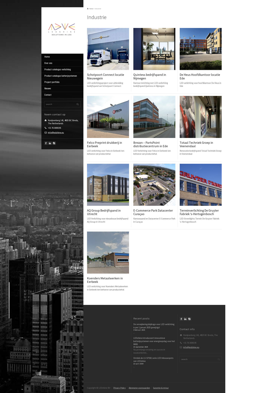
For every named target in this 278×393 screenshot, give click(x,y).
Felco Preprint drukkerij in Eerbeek (104, 144)
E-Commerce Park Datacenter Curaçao (153, 212)
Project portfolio (52, 82)
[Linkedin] (50, 143)
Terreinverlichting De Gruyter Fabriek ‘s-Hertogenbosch (199, 212)
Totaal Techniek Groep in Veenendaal (196, 144)
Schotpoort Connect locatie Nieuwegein (105, 76)
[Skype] (54, 143)
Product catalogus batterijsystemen (60, 75)
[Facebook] (46, 143)
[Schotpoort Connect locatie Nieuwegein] (112, 49)
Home (47, 56)
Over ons (48, 63)
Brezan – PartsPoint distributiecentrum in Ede (150, 144)
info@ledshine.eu (56, 132)
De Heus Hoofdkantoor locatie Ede (200, 76)
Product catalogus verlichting (57, 69)
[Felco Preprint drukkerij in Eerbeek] (112, 116)
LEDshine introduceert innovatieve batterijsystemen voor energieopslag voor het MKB (154, 341)
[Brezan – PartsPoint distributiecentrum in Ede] (158, 116)
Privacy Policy (119, 387)
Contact (47, 94)
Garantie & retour (161, 387)
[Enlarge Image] (103, 49)
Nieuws (47, 88)
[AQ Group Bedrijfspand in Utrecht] (112, 184)
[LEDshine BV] (61, 30)
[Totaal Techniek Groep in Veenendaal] (204, 116)
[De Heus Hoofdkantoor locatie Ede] (204, 49)
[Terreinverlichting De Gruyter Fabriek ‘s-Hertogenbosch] (204, 184)
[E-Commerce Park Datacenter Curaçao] (158, 184)
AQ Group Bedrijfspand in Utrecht (104, 212)
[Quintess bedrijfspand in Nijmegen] (158, 49)
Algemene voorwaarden (139, 387)
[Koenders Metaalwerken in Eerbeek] (112, 252)
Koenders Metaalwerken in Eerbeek (105, 280)
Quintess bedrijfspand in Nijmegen (149, 76)
